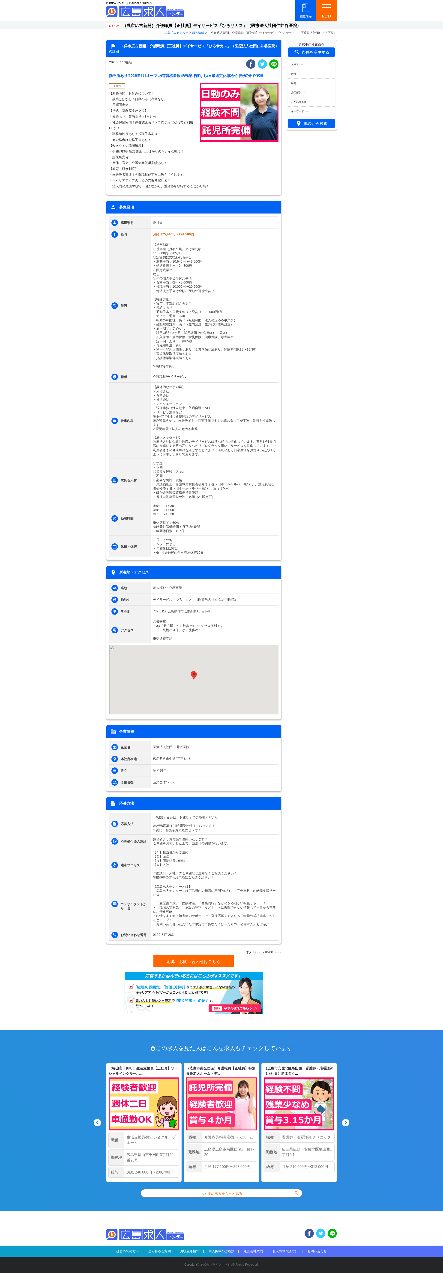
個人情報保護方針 (285, 1251)
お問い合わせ (317, 1251)
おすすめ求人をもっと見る (250, 1193)
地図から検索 (311, 123)
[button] (194, 675)
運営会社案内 (253, 1251)
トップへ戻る (431, 1262)
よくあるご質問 (159, 1251)
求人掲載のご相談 (221, 1251)
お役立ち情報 (189, 1251)
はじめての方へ (127, 1251)
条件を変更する (311, 52)
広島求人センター (177, 33)
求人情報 (198, 33)
